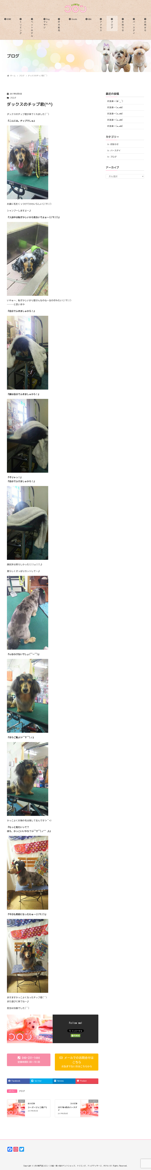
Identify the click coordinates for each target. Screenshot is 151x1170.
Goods (74, 19)
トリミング (21, 27)
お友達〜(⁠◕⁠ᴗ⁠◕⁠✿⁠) (115, 107)
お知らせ (123, 26)
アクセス (101, 26)
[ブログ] (16, 1106)
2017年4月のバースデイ (67, 1108)
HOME (9, 19)
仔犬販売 (59, 26)
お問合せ (145, 26)
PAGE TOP (144, 1132)
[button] (28, 1060)
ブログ (112, 25)
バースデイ (134, 27)
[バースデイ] (89, 1106)
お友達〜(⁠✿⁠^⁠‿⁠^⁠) (115, 101)
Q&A (89, 19)
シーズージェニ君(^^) (37, 1107)
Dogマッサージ (46, 23)
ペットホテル (32, 29)
